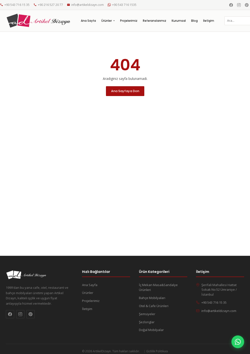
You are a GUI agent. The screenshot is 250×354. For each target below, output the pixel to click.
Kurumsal (179, 21)
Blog (194, 21)
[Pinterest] (246, 4)
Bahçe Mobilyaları (152, 298)
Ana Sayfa (88, 21)
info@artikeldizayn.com (87, 5)
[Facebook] (231, 4)
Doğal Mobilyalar (151, 330)
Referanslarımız (154, 21)
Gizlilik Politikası (157, 351)
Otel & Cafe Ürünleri (153, 306)
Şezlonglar (147, 322)
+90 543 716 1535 (124, 5)
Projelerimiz (128, 21)
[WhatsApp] (237, 341)
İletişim (208, 21)
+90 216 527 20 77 (50, 5)
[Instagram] (238, 4)
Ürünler (106, 21)
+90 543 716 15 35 (17, 5)
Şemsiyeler (147, 314)
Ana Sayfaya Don (125, 91)
